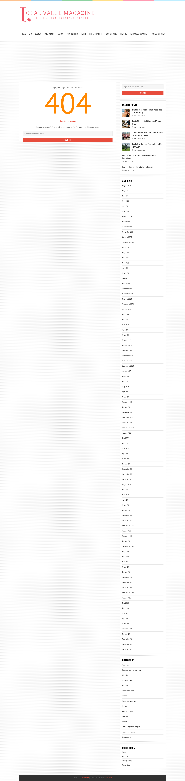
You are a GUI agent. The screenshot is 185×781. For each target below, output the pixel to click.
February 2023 (127, 402)
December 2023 (127, 350)
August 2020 (126, 531)
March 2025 (126, 273)
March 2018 (126, 624)
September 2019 (128, 546)
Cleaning (125, 675)
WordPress (108, 778)
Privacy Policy (127, 761)
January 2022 (126, 464)
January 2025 (126, 283)
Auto (30, 34)
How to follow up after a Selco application (137, 166)
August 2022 (126, 433)
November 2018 (128, 582)
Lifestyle (123, 34)
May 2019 (125, 562)
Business (38, 34)
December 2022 (127, 412)
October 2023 (127, 361)
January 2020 (126, 541)
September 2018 (128, 593)
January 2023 (126, 407)
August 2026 (126, 186)
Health (83, 34)
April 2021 (125, 500)
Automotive (126, 665)
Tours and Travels (158, 34)
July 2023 (125, 376)
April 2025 (125, 268)
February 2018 (127, 629)
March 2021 (126, 505)
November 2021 (128, 474)
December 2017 (127, 639)
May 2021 (125, 495)
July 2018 (125, 603)
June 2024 (125, 320)
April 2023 (125, 392)
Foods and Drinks (72, 34)
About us (125, 756)
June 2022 (125, 443)
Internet (125, 706)
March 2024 (126, 335)
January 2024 (126, 345)
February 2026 (127, 216)
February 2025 (127, 278)
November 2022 (128, 417)
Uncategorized (127, 737)
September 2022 (128, 428)
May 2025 (125, 263)
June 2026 (125, 196)
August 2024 (126, 309)
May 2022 (125, 448)
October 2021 (127, 479)
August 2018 (126, 598)
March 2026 (126, 211)
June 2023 (125, 381)
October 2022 (127, 423)
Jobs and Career (111, 34)
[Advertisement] (92, 60)
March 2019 (126, 567)
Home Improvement (95, 34)
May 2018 (125, 613)
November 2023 (128, 356)
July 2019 (125, 551)
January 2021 (126, 510)
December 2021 (127, 469)
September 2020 (128, 526)
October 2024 (127, 299)
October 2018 (127, 588)
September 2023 (128, 366)
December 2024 (127, 289)
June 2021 (125, 490)
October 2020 (127, 521)
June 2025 (125, 258)
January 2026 (126, 222)
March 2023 (126, 397)
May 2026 (125, 201)
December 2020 (127, 515)
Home (24, 34)
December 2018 (127, 577)
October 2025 (127, 237)
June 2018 (125, 608)
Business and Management (131, 670)
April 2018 (125, 618)
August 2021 (126, 484)
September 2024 (128, 304)
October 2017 (127, 649)
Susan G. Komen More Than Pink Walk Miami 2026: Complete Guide (147, 134)
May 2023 (125, 387)
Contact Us (126, 765)
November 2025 (128, 232)
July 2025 (125, 253)
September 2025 (128, 242)
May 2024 (125, 325)
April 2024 (125, 330)
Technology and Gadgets (138, 34)
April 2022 (125, 454)
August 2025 (126, 247)
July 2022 (125, 438)
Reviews (125, 722)
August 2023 (126, 371)
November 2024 (128, 294)
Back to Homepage (68, 121)
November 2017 (128, 644)
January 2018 (126, 634)
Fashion (60, 34)
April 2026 (125, 206)
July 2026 (125, 191)
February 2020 (127, 536)
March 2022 (126, 459)
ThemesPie (85, 778)
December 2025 (127, 227)
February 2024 (127, 340)
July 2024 (125, 314)
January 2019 (126, 572)
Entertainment (50, 34)
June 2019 (125, 557)
